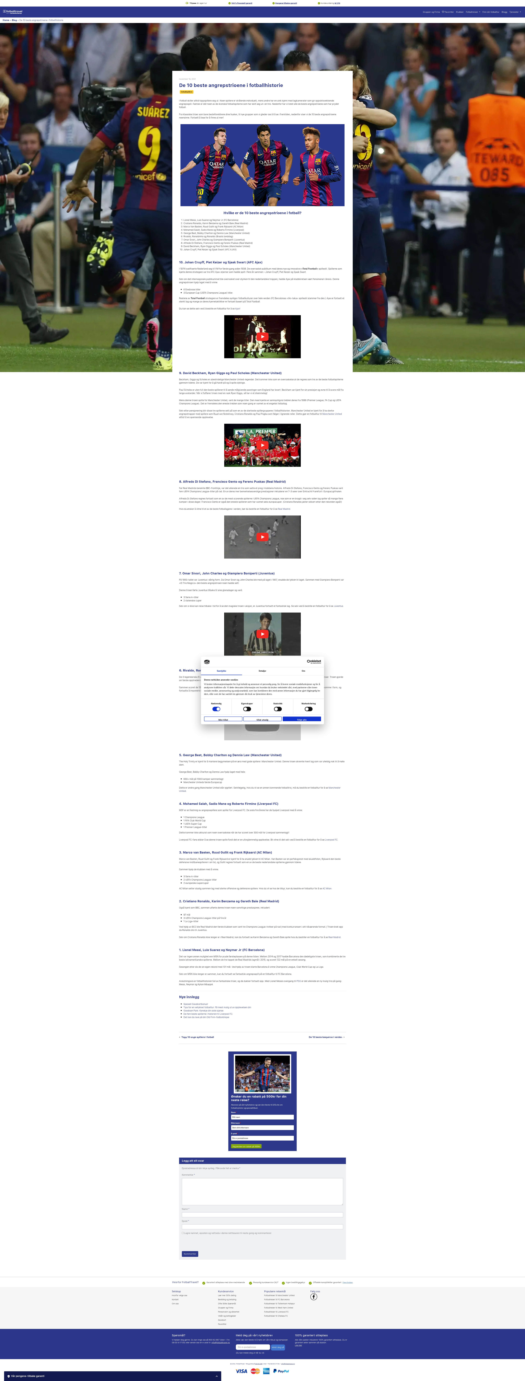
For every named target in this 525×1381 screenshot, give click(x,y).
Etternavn (236, 1123)
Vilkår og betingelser (227, 1316)
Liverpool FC (331, 840)
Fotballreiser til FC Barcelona (277, 1299)
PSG (299, 981)
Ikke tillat (223, 720)
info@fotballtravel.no (221, 1342)
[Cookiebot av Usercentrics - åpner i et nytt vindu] (309, 662)
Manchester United (332, 414)
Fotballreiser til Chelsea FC (276, 1316)
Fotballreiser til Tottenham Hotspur (279, 1303)
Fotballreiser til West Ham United (278, 1307)
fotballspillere (186, 92)
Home (6, 20)
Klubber (460, 12)
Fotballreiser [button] (472, 12)
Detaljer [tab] (262, 671)
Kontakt (175, 1299)
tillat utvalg (262, 720)
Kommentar (188, 1175)
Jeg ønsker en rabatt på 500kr (246, 1146)
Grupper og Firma (431, 12)
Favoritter (449, 12)
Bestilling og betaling (227, 1299)
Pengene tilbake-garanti (286, 3)
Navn (234, 1112)
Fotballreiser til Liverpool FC (276, 1312)
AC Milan (327, 889)
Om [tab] (303, 671)
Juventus (338, 606)
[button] (112, 1376)
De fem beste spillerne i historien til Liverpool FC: (208, 1014)
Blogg (504, 12)
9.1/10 (337, 3)
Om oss (175, 1303)
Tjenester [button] (514, 12)
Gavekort (222, 1320)
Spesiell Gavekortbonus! (195, 1004)
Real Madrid (284, 509)
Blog (14, 20)
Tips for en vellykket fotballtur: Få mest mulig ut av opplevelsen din (217, 1007)
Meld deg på (278, 1347)
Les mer (298, 1345)
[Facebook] (313, 1297)
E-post (234, 1133)
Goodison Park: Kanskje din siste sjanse (203, 1011)
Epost (185, 1221)
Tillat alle (302, 720)
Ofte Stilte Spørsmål (227, 1303)
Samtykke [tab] (221, 671)
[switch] (247, 709)
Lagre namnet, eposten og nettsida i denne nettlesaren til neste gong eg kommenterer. (228, 1233)
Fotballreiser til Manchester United (279, 1295)
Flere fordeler (348, 1282)
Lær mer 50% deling (227, 1295)
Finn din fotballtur (490, 12)
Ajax (237, 309)
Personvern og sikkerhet (228, 1312)
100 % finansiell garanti (241, 3)
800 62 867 (259, 1364)
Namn (185, 1209)
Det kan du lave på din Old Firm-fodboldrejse (206, 1017)
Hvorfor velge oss (179, 1295)
